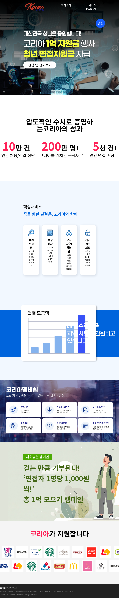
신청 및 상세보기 (40, 65)
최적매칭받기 (100, 23)
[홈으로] (34, 7)
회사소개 (66, 5)
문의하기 (91, 9)
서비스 (92, 5)
